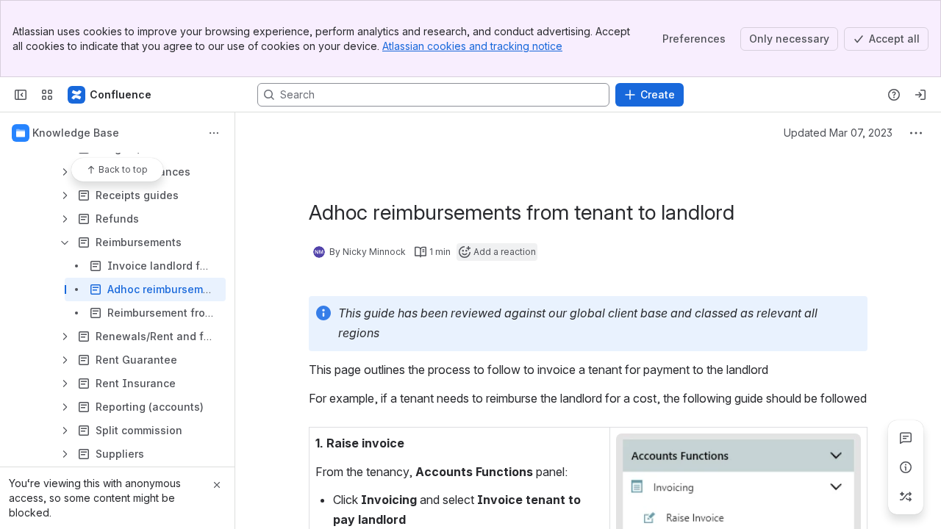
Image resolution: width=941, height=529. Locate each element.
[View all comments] (905, 438)
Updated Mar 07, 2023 (838, 132)
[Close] (217, 485)
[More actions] (214, 133)
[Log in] (920, 95)
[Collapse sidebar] (20, 95)
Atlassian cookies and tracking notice (472, 46)
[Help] (894, 95)
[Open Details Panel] (905, 467)
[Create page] (905, 496)
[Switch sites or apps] (47, 95)
